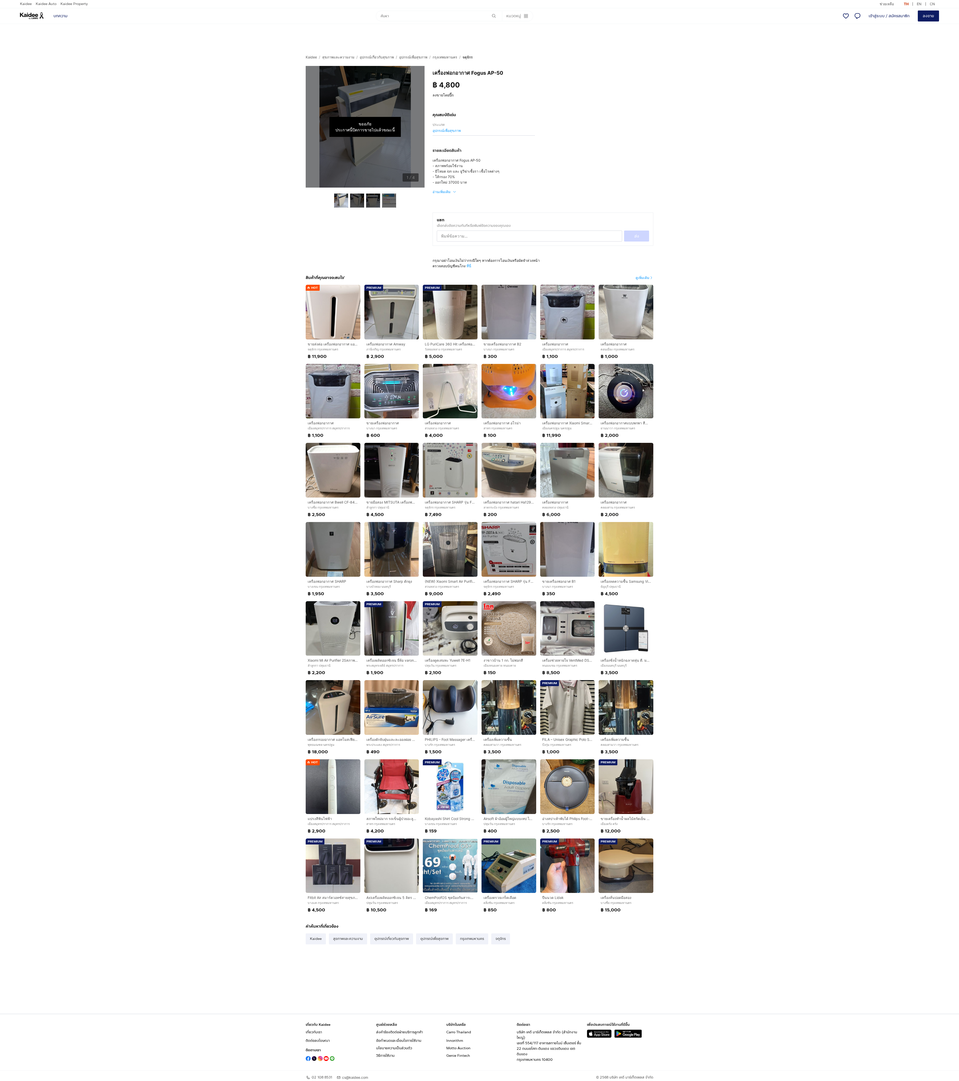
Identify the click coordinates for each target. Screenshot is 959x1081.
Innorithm (454, 1040)
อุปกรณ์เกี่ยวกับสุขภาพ (377, 57)
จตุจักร (468, 57)
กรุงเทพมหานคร (445, 57)
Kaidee (26, 3)
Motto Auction (458, 1048)
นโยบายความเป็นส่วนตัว (394, 1048)
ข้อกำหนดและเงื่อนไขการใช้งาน (398, 1040)
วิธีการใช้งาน (385, 1055)
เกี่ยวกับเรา (314, 1032)
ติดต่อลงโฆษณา (318, 1040)
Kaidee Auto (46, 3)
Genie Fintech (458, 1055)
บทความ (60, 16)
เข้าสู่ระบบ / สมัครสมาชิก (889, 16)
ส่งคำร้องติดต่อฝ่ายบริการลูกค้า (399, 1032)
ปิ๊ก (451, 95)
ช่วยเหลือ (887, 4)
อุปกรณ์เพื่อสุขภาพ (413, 57)
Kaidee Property (74, 3)
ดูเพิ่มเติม (642, 277)
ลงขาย (928, 16)
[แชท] (857, 16)
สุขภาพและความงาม (338, 57)
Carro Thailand (458, 1032)
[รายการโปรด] (845, 15)
